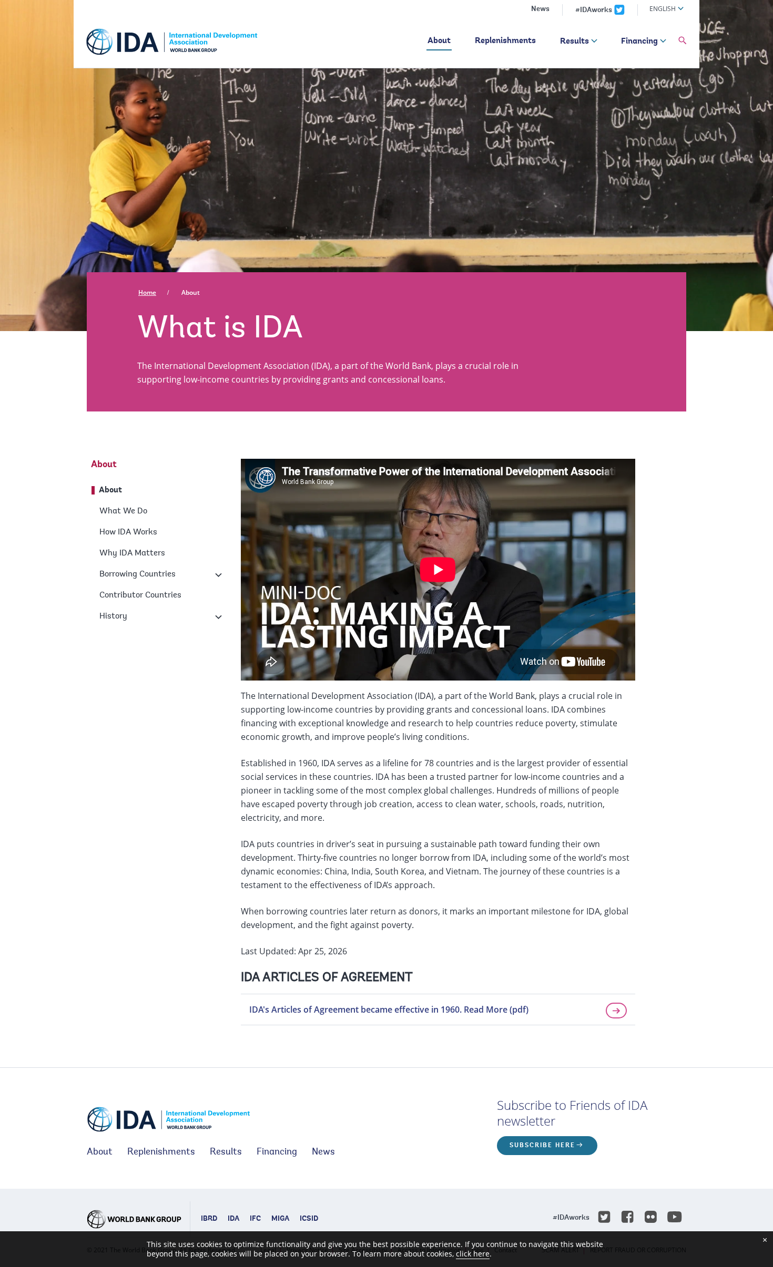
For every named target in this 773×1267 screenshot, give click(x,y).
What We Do (123, 511)
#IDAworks (593, 10)
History (113, 616)
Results (574, 41)
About (439, 41)
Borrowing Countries (137, 574)
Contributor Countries (140, 595)
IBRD (209, 1219)
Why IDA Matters (132, 553)
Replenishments (505, 41)
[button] (682, 41)
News (540, 9)
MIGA (280, 1219)
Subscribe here (542, 1145)
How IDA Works (128, 532)
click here (473, 1254)
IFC (255, 1219)
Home (147, 292)
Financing (639, 41)
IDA (233, 1219)
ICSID (309, 1219)
